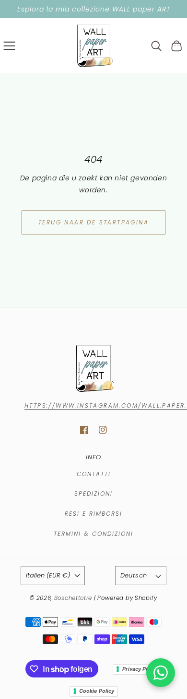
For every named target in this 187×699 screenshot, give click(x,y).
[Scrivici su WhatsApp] (160, 672)
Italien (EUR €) (48, 575)
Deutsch (133, 575)
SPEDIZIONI (93, 493)
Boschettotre (74, 598)
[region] (93, 9)
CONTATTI (94, 474)
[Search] (156, 46)
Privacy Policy (140, 669)
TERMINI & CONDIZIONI (93, 534)
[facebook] (84, 430)
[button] (9, 45)
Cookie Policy (96, 691)
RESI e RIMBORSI (93, 514)
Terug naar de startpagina (93, 222)
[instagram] (103, 430)
